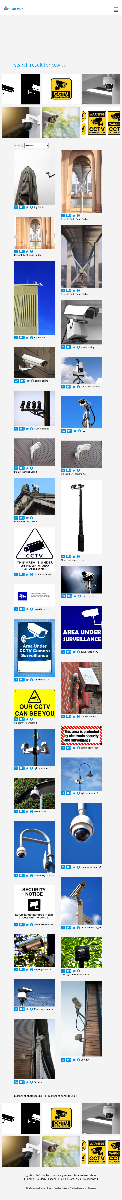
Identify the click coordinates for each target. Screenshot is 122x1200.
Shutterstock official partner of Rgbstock (44, 1188)
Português (75, 1179)
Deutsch (41, 1179)
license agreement (62, 1175)
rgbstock (17, 8)
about (93, 1175)
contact (46, 1175)
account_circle (31, 207)
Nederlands (89, 1179)
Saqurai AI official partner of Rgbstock (79, 1188)
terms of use (81, 1175)
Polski (63, 1179)
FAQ (38, 1175)
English (30, 1179)
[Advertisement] (61, 37)
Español (52, 1179)
